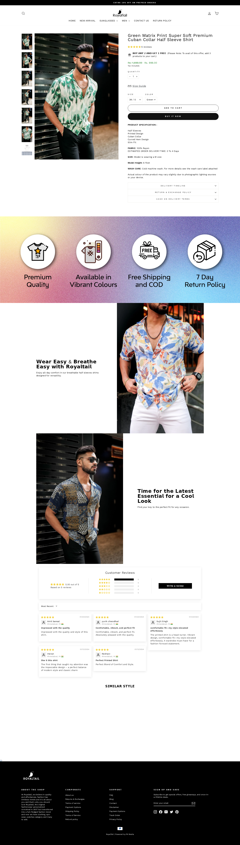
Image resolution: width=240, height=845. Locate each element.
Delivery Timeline (173, 186)
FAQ (111, 795)
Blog (111, 799)
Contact (113, 803)
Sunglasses (108, 20)
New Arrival (87, 20)
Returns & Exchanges (74, 799)
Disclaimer (114, 807)
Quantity (134, 72)
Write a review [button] (175, 585)
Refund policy (71, 819)
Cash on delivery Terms (173, 199)
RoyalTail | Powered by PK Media (120, 834)
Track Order (114, 815)
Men (125, 20)
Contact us (141, 20)
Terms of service (72, 803)
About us (69, 795)
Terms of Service (72, 815)
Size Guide (139, 85)
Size (131, 94)
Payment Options (73, 807)
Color (149, 94)
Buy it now (173, 116)
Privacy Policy (115, 819)
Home (72, 20)
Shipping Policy (72, 811)
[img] (47, 617)
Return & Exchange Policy (173, 192)
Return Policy (162, 20)
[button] (134, 47)
